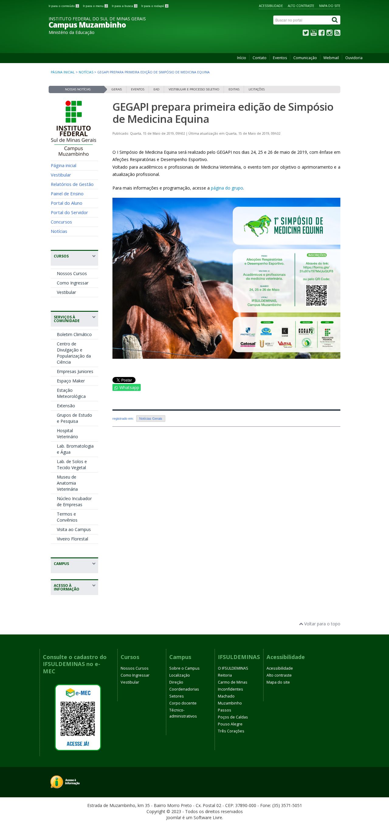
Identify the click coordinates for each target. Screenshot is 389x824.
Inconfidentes (230, 689)
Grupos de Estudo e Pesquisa (74, 418)
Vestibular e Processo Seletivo (194, 89)
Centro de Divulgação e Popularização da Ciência (74, 353)
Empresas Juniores (75, 371)
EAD (156, 89)
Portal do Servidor (69, 212)
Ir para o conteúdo (63, 6)
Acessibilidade (271, 6)
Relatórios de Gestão (72, 184)
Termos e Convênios (67, 517)
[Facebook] (321, 34)
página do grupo (227, 188)
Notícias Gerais (150, 418)
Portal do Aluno (66, 203)
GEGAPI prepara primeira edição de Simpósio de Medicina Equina (222, 112)
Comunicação (305, 57)
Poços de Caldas (233, 717)
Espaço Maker (71, 381)
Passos (224, 710)
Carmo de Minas (232, 682)
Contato (260, 57)
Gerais (117, 89)
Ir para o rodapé (154, 6)
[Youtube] (314, 34)
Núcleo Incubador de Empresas (74, 501)
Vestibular (61, 175)
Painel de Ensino (67, 193)
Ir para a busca (124, 6)
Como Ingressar (72, 283)
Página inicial (63, 72)
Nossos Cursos (72, 273)
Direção (176, 682)
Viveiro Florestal (72, 539)
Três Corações (231, 731)
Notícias (86, 72)
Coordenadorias (184, 689)
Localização (179, 675)
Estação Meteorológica (71, 393)
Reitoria (225, 675)
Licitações (257, 89)
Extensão (66, 406)
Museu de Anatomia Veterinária (67, 483)
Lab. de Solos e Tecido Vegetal (72, 464)
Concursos (61, 222)
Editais (234, 89)
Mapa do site (329, 6)
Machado (226, 696)
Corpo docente (183, 703)
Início (241, 57)
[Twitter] (306, 34)
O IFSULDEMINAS (233, 668)
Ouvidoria (354, 57)
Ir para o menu (95, 6)
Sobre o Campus (184, 668)
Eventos (280, 57)
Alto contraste (301, 6)
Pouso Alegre (230, 724)
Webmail (331, 57)
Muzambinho (230, 703)
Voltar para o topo (321, 624)
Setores (176, 696)
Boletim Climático (74, 334)
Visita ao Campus (74, 529)
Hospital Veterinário (67, 433)
